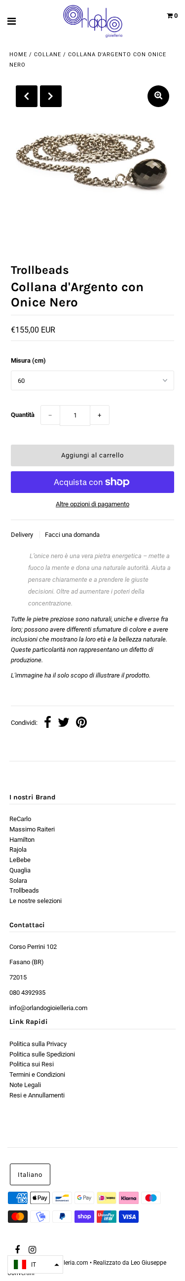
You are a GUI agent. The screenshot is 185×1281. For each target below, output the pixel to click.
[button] (35, 1264)
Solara (18, 880)
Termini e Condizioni (37, 1074)
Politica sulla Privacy (38, 1044)
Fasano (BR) (26, 962)
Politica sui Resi (31, 1064)
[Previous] (26, 96)
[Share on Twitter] (64, 723)
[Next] (51, 96)
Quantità (23, 414)
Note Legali (25, 1085)
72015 (18, 977)
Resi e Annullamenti (37, 1095)
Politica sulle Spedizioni (42, 1054)
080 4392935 (27, 992)
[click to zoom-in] (158, 96)
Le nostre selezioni (35, 900)
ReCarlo (20, 819)
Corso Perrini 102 (33, 946)
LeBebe (20, 860)
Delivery (23, 534)
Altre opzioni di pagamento (92, 504)
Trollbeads (24, 890)
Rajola (18, 849)
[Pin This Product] (81, 723)
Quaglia (20, 870)
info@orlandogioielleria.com (48, 1008)
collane (47, 54)
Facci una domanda (72, 534)
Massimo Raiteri (32, 829)
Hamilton (22, 839)
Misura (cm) (28, 360)
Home (18, 54)
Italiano (30, 1174)
